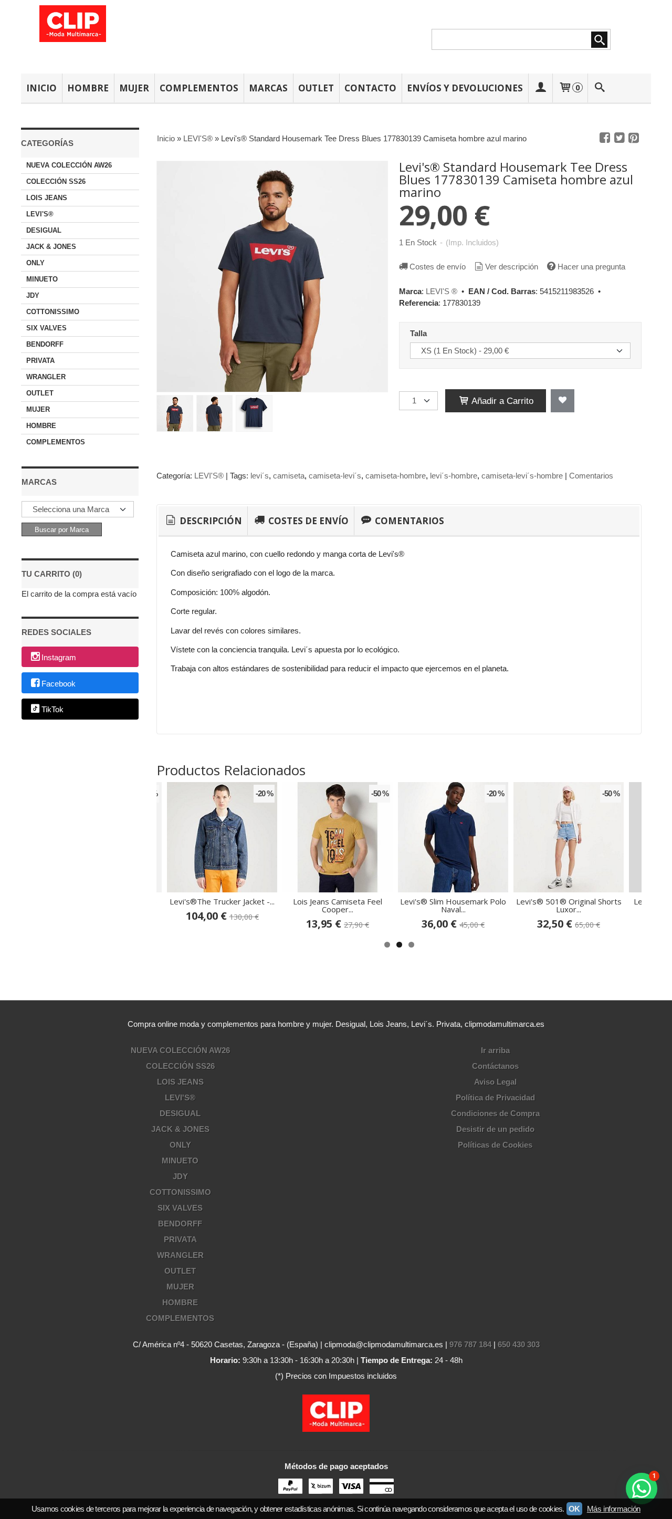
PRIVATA (40, 361)
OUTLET (316, 88)
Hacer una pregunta (591, 266)
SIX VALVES (46, 328)
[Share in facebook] (604, 138)
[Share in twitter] (619, 138)
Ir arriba (495, 1050)
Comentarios (591, 475)
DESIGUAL (43, 230)
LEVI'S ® (441, 291)
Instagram (58, 657)
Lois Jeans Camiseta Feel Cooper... (337, 905)
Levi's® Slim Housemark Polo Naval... (453, 905)
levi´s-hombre (453, 475)
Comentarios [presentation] (408, 521)
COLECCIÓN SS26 (56, 181)
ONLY (35, 263)
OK (574, 1508)
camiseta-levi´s (335, 475)
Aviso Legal (495, 1081)
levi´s (259, 475)
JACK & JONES (51, 247)
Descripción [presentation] (209, 521)
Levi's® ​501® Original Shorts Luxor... (569, 905)
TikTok (52, 709)
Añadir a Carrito (501, 401)
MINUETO (42, 279)
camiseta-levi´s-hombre (522, 475)
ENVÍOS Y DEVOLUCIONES (465, 88)
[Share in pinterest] (633, 138)
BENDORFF (45, 344)
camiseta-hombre (395, 475)
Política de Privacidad (495, 1097)
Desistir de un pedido (495, 1129)
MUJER (134, 88)
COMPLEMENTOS (199, 88)
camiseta (288, 475)
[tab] (203, 521)
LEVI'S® (40, 214)
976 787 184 (470, 1344)
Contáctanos (495, 1066)
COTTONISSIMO (52, 312)
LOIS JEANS (46, 198)
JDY (32, 295)
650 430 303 (519, 1344)
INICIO (41, 88)
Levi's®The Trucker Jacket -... (222, 901)
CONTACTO (370, 88)
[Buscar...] (600, 88)
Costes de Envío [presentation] (307, 521)
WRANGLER (46, 377)
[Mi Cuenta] (540, 88)
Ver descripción (511, 266)
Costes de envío (438, 266)
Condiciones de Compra (495, 1113)
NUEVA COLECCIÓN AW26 (69, 165)
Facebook (58, 683)
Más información (613, 1508)
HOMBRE (88, 88)
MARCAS (268, 88)
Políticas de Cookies (495, 1144)
